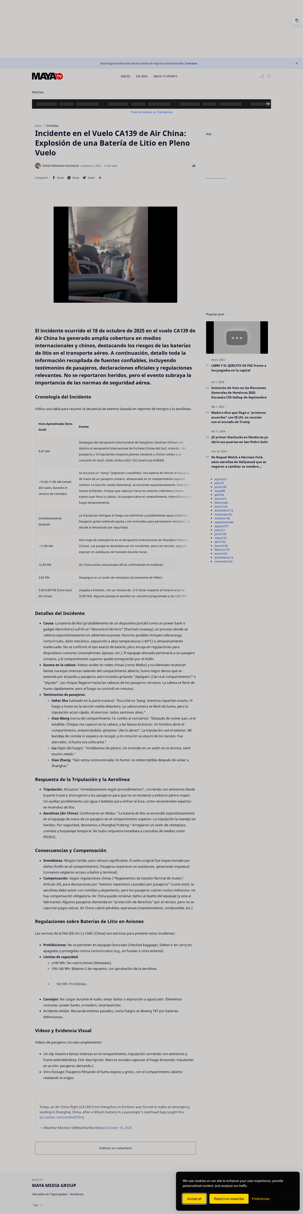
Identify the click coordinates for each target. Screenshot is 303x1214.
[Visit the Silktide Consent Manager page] (288, 1199)
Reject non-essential (229, 1198)
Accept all (194, 1198)
